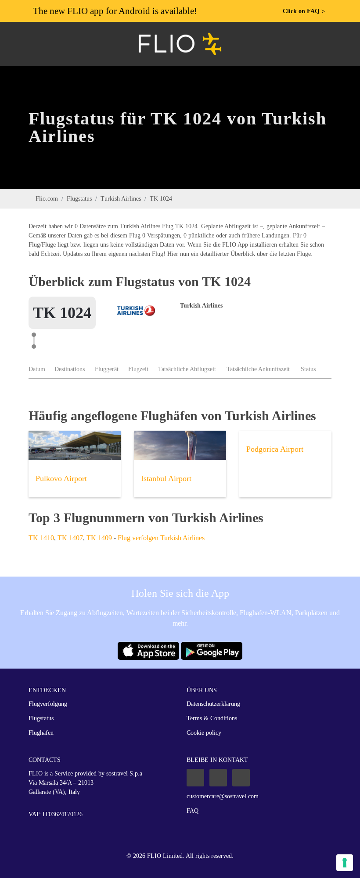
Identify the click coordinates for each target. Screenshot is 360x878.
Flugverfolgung (48, 704)
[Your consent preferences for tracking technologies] (344, 862)
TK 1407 (70, 538)
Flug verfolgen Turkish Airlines (161, 538)
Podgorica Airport (274, 449)
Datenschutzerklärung (213, 704)
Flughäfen (41, 732)
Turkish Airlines (121, 198)
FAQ (192, 810)
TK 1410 (41, 538)
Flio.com (47, 198)
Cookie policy (204, 732)
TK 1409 (99, 538)
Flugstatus (79, 198)
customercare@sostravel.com (223, 796)
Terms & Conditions (212, 718)
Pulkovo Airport (61, 478)
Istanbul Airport (166, 478)
